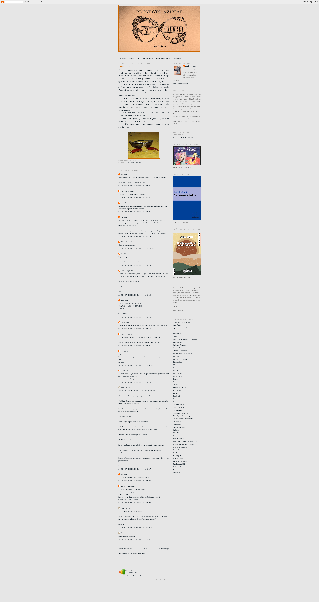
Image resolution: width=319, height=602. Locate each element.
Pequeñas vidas (178, 438)
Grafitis (175, 384)
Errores (175, 370)
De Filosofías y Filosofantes (182, 353)
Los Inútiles (177, 396)
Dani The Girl (125, 191)
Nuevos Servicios (179, 427)
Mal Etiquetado (178, 404)
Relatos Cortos (178, 453)
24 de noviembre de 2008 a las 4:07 (135, 346)
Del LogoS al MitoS (180, 359)
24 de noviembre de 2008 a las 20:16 (136, 481)
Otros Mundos (178, 433)
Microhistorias (178, 410)
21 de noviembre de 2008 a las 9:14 (135, 197)
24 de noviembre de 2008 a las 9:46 (135, 365)
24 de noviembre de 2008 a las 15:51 (136, 382)
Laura (123, 370)
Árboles (175, 331)
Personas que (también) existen (183, 444)
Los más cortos (134, 162)
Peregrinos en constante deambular (185, 441)
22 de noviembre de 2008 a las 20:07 (136, 317)
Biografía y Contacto (127, 58)
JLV (122, 351)
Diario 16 (176, 365)
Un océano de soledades (181, 461)
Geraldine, (124, 203)
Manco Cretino (126, 486)
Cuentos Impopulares (180, 348)
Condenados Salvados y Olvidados (185, 339)
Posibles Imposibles (180, 447)
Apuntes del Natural (180, 328)
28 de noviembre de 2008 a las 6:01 (135, 527)
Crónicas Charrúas (179, 345)
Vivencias (176, 472)
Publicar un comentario (126, 545)
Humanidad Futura (179, 387)
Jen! (122, 174)
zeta (122, 217)
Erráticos (176, 368)
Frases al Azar (177, 382)
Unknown (124, 334)
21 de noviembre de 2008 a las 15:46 (136, 248)
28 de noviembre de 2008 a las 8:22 (135, 539)
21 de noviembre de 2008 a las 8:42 (135, 186)
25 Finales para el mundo (181, 322)
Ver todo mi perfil (181, 83)
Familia (175, 379)
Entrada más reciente (125, 548)
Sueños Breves (178, 458)
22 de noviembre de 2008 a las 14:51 (136, 265)
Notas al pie (177, 421)
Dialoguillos (177, 362)
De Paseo (176, 356)
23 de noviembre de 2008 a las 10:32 (136, 329)
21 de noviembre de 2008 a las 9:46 (135, 212)
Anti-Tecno (177, 325)
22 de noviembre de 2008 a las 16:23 (136, 295)
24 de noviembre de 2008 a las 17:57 (136, 469)
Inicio (146, 548)
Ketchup (176, 393)
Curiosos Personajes (180, 350)
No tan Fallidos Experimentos (183, 418)
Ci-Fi (175, 336)
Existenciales (177, 373)
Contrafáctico (177, 342)
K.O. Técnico (177, 390)
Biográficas (177, 333)
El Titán (123, 253)
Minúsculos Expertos (180, 413)
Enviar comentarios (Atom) (137, 553)
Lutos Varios (177, 402)
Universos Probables (180, 467)
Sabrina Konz (125, 242)
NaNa (123, 300)
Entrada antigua (164, 548)
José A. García (191, 66)
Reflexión (176, 450)
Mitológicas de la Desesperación (184, 416)
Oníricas (176, 430)
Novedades (177, 424)
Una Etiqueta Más (179, 464)
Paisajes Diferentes (179, 436)
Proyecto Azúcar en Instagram (183, 137)
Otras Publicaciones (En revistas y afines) (170, 58)
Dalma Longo (125, 270)
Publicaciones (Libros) (145, 58)
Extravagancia (178, 376)
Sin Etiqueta (177, 455)
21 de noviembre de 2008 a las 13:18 (136, 236)
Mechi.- (123, 322)
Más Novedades (178, 407)
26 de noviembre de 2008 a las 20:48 (136, 503)
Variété (175, 470)
